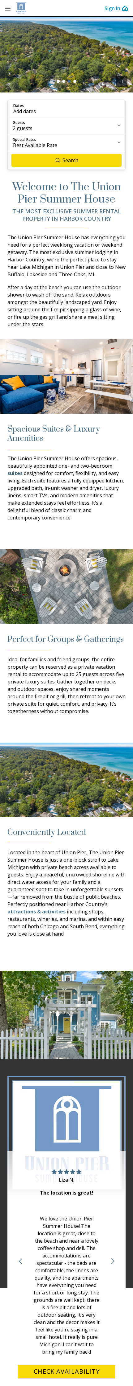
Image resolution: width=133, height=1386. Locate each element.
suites (15, 473)
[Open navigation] (7, 8)
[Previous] (20, 1261)
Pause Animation (121, 81)
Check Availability (67, 1371)
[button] (66, 108)
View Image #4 (74, 81)
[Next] (112, 1261)
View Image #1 (58, 81)
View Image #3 (69, 81)
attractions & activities (36, 911)
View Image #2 (63, 81)
